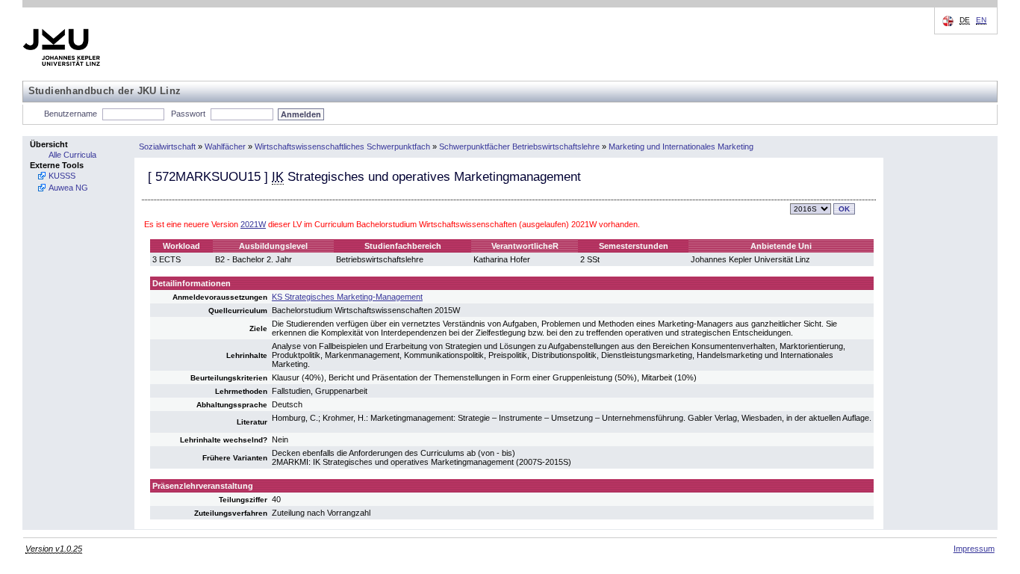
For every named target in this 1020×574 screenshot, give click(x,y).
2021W (253, 224)
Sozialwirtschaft (167, 146)
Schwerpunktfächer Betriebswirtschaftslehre (519, 146)
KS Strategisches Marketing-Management (347, 296)
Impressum (974, 548)
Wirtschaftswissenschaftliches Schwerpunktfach (342, 146)
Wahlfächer (225, 146)
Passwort (188, 113)
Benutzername (70, 113)
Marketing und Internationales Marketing (681, 146)
